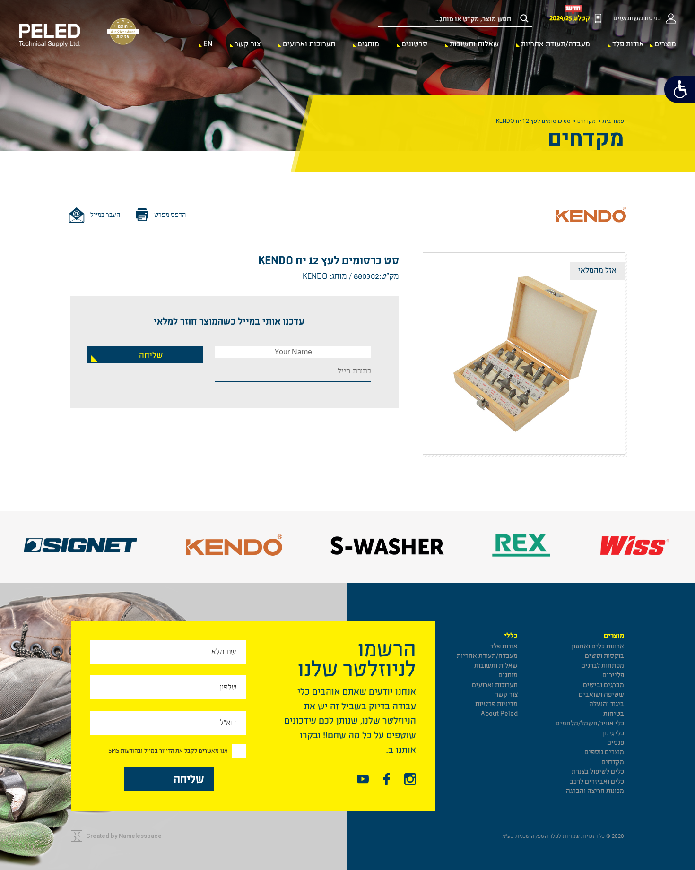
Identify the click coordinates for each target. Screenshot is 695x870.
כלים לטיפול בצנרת (598, 771)
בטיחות (613, 713)
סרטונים (414, 44)
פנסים (615, 742)
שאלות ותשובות (474, 44)
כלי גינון (613, 733)
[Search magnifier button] (524, 18)
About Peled (499, 713)
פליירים (613, 675)
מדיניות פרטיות (496, 703)
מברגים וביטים (603, 684)
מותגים (368, 44)
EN (207, 44)
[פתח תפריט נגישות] (679, 89)
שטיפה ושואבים (601, 694)
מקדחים (586, 121)
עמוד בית (613, 121)
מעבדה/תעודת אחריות (555, 44)
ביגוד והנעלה (606, 703)
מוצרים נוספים (604, 752)
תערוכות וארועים (309, 44)
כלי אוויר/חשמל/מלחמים (590, 723)
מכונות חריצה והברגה (595, 790)
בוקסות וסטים (604, 655)
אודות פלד (628, 44)
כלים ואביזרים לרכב (597, 781)
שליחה (151, 355)
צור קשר (248, 44)
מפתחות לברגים (602, 665)
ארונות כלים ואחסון (598, 646)
